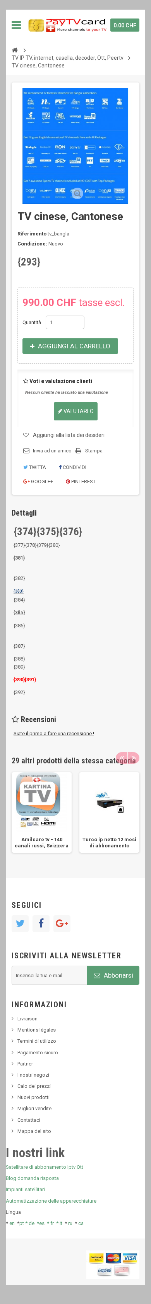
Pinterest (83, 481)
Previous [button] (121, 758)
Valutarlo (78, 411)
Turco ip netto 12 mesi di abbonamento (109, 843)
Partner (25, 1064)
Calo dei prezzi (34, 1086)
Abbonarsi (117, 975)
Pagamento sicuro (37, 1052)
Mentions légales (36, 1030)
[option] (42, 812)
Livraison (27, 1019)
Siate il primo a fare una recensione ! (54, 733)
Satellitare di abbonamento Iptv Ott (44, 1167)
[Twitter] (20, 923)
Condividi (74, 467)
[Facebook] (41, 923)
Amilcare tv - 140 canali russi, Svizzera (42, 843)
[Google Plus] (61, 923)
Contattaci (28, 1120)
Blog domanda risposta (32, 1178)
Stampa (94, 451)
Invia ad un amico (52, 451)
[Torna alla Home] (15, 50)
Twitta (37, 467)
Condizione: (32, 244)
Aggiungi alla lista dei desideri (69, 435)
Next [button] (133, 758)
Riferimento (31, 234)
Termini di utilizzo (36, 1041)
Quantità (31, 322)
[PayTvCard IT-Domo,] (66, 25)
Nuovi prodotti (33, 1097)
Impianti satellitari (25, 1189)
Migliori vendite (34, 1108)
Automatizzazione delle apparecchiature (51, 1201)
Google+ (41, 481)
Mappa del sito (34, 1131)
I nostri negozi (33, 1075)
